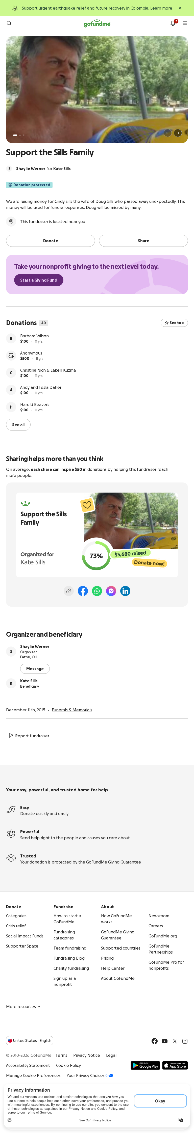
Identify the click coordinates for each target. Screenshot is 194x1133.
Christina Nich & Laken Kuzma (48, 370)
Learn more (161, 8)
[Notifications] (173, 23)
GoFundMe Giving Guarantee (113, 862)
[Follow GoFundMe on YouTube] (165, 1041)
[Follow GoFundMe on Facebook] (155, 1041)
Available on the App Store (175, 1065)
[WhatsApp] (97, 591)
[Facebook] (83, 591)
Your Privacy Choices (86, 1075)
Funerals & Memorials (72, 710)
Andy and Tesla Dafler (40, 387)
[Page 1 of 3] (15, 135)
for (43, 168)
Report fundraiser (32, 736)
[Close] (180, 8)
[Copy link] (69, 591)
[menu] (185, 23)
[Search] (9, 23)
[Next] (178, 133)
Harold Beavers (34, 404)
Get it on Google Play (145, 1065)
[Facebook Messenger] (111, 591)
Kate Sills (29, 681)
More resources (21, 1006)
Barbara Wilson (34, 336)
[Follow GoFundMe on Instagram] (185, 1041)
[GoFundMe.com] (97, 23)
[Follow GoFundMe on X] (175, 1041)
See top (177, 323)
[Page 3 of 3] (23, 135)
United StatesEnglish (32, 1041)
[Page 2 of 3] (20, 135)
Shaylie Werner (35, 646)
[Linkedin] (125, 591)
